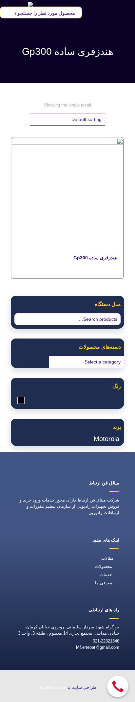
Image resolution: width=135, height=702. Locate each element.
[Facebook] (80, 697)
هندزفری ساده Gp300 (95, 257)
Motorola (106, 438)
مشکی (17, 400)
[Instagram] (37, 697)
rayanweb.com (52, 687)
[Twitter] (65, 697)
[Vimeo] (50, 697)
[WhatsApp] (95, 697)
